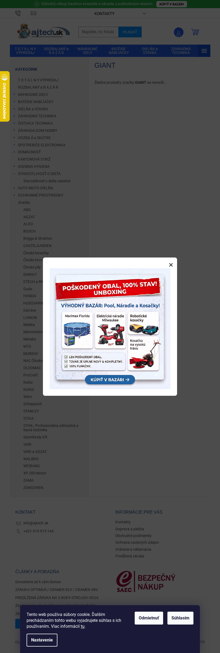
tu (83, 626)
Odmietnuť (149, 618)
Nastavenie (42, 640)
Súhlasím (180, 618)
